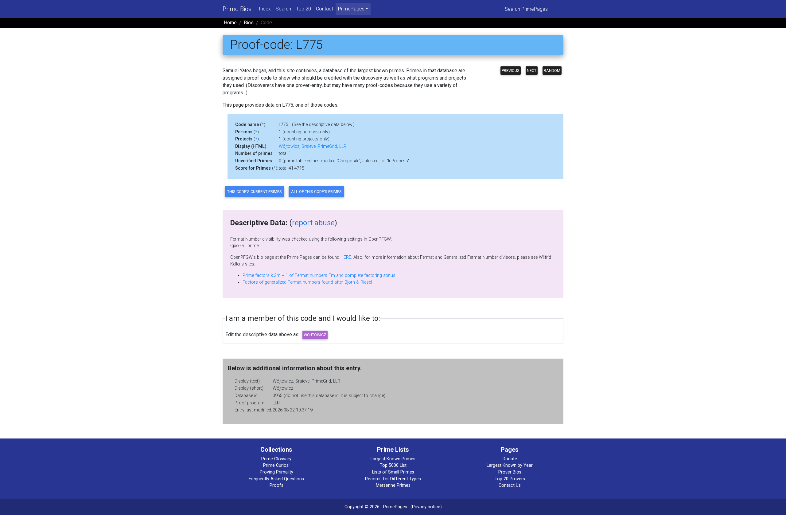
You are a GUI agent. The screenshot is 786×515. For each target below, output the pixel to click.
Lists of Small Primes (393, 472)
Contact (324, 9)
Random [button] (552, 70)
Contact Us (510, 485)
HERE (345, 257)
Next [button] (531, 70)
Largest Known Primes (393, 459)
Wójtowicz (289, 146)
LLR (342, 146)
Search (283, 9)
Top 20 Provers (510, 479)
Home (230, 23)
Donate (510, 459)
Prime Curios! (276, 465)
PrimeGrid (327, 146)
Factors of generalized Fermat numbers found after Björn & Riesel (307, 282)
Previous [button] (510, 70)
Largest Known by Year (510, 465)
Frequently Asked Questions (276, 479)
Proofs (276, 485)
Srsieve (309, 146)
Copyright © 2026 (361, 506)
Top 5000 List (393, 465)
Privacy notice (426, 506)
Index (265, 9)
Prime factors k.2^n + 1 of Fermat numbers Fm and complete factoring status (319, 275)
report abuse (313, 222)
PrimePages (395, 506)
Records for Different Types (393, 479)
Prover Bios (509, 472)
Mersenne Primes (393, 485)
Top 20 (303, 9)
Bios (249, 23)
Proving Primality (276, 472)
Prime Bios (237, 9)
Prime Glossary (276, 459)
